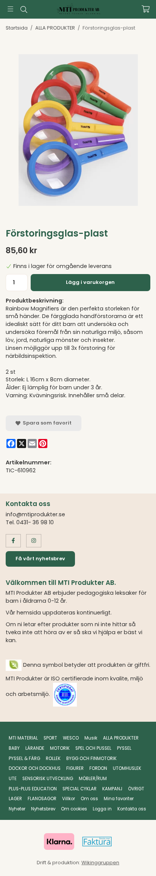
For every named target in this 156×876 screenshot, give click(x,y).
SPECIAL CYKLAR (79, 789)
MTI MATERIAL (23, 738)
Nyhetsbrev (43, 809)
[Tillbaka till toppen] (134, 860)
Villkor (68, 799)
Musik (90, 738)
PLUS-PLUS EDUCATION (33, 789)
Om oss (89, 799)
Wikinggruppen (100, 862)
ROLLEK (53, 758)
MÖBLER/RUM (93, 779)
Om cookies (74, 809)
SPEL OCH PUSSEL (93, 748)
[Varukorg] (145, 9)
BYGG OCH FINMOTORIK (91, 758)
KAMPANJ (112, 789)
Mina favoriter (119, 799)
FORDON (98, 768)
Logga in (102, 809)
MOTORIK (60, 748)
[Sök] (23, 9)
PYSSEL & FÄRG (24, 758)
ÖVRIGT (136, 789)
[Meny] (10, 9)
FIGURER (75, 768)
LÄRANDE (34, 748)
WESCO (71, 738)
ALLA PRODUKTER (121, 738)
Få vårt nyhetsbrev (40, 558)
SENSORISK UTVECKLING (47, 779)
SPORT (50, 738)
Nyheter (17, 809)
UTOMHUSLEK (127, 768)
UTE (13, 779)
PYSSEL (124, 748)
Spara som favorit (46, 422)
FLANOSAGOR (42, 799)
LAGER (15, 799)
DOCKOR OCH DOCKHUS (35, 768)
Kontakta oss (131, 809)
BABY (14, 748)
